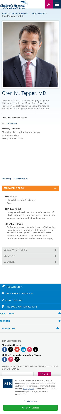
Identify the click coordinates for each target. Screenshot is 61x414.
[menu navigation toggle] (57, 4)
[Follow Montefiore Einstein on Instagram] (29, 349)
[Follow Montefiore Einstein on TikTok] (35, 349)
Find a (14, 287)
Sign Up (44, 374)
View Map (6, 178)
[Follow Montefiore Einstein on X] (10, 349)
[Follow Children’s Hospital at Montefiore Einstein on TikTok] (17, 359)
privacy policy (28, 389)
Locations (9, 262)
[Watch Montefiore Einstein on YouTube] (17, 349)
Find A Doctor (38, 13)
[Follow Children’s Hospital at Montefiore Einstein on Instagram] (10, 359)
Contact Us (8, 329)
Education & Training (15, 250)
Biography (9, 256)
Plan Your (14, 300)
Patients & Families (19, 13)
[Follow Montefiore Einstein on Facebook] (4, 349)
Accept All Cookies (30, 408)
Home (5, 13)
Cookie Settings (30, 401)
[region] (30, 395)
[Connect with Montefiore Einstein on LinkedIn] (23, 349)
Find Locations (21, 307)
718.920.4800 (10, 123)
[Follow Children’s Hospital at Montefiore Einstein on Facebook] (4, 359)
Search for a (19, 293)
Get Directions (21, 178)
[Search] (49, 4)
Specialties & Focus (14, 188)
